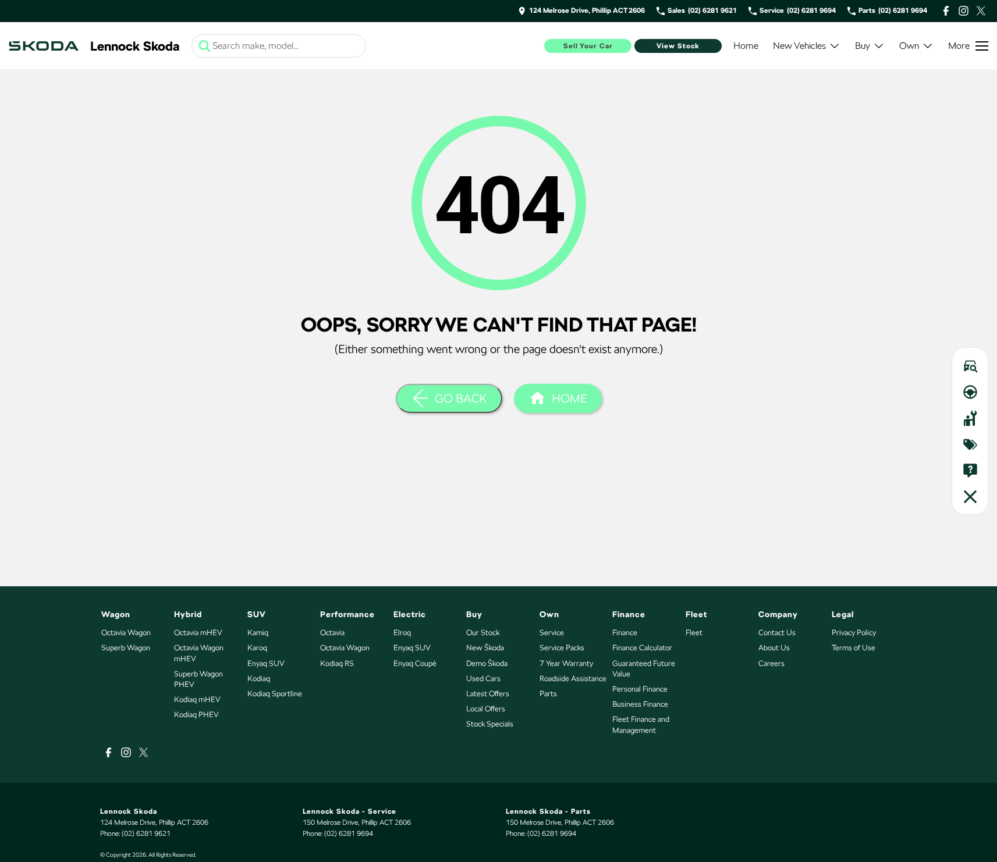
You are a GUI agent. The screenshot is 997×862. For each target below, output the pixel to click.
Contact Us (777, 632)
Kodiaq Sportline (274, 693)
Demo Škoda (487, 663)
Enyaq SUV (266, 663)
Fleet (694, 632)
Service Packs (562, 647)
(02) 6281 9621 (146, 833)
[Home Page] (44, 46)
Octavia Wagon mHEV (198, 652)
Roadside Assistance (573, 678)
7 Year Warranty (566, 663)
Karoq (257, 647)
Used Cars (483, 678)
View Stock (678, 46)
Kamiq (257, 632)
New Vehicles (799, 45)
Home (745, 45)
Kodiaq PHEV (196, 714)
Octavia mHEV (198, 632)
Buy (862, 45)
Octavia (332, 632)
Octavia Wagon (126, 632)
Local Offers (485, 708)
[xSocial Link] (981, 10)
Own (909, 45)
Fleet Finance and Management (640, 724)
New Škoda (485, 647)
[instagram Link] (963, 10)
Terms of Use (853, 647)
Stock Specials (489, 723)
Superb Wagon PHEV (198, 679)
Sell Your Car (588, 46)
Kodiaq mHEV (197, 699)
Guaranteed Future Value (643, 668)
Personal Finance (640, 689)
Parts (548, 693)
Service (552, 632)
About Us (774, 647)
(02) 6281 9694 (348, 833)
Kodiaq (258, 678)
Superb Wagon (125, 647)
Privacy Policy (854, 632)
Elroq (402, 632)
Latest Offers (487, 693)
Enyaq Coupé (415, 663)
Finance (624, 632)
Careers (771, 663)
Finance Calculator (642, 647)
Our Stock (482, 632)
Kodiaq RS (337, 663)
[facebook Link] (946, 10)
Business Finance (640, 704)
